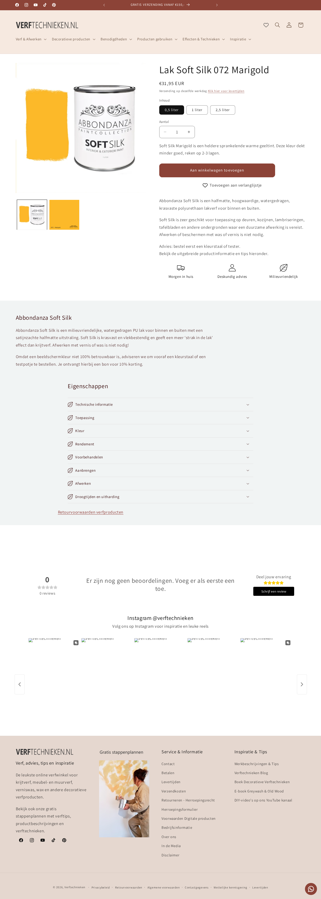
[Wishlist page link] (266, 25)
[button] (31, 39)
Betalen (168, 772)
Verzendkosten (174, 790)
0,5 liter (172, 109)
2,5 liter (222, 109)
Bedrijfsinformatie (177, 827)
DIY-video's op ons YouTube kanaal (263, 800)
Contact (168, 763)
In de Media (171, 845)
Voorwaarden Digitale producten (189, 818)
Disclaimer (170, 854)
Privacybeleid (101, 887)
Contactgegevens (197, 887)
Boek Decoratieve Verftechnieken (262, 781)
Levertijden (171, 781)
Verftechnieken (74, 887)
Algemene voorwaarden (163, 887)
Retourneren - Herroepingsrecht (188, 800)
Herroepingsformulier (180, 809)
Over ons (169, 836)
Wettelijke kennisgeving (230, 887)
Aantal (164, 121)
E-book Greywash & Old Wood (259, 790)
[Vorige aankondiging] (104, 5)
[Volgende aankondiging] (216, 5)
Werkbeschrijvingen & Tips (256, 763)
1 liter (197, 109)
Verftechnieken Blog (251, 772)
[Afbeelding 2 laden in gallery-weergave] (64, 215)
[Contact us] (311, 889)
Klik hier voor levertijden (226, 91)
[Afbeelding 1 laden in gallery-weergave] (32, 215)
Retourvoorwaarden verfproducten (91, 512)
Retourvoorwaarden (128, 887)
